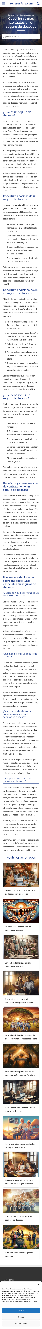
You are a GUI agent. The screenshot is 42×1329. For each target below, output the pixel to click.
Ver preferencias (21, 1323)
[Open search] (38, 3)
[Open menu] (3, 3)
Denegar (21, 1317)
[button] (38, 1284)
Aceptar (21, 1310)
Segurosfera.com (21, 4)
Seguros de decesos (27, 15)
